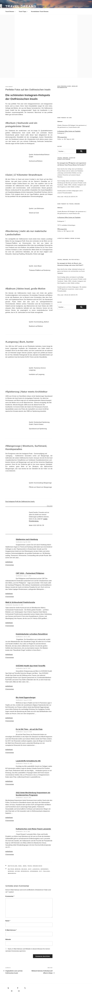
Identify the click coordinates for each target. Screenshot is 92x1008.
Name (7, 921)
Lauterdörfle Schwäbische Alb (28, 761)
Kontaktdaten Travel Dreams (39, 11)
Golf (42, 254)
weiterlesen (9, 562)
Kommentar (9, 896)
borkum (17, 869)
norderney (45, 869)
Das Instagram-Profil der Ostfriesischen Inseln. (20, 501)
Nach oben (49, 505)
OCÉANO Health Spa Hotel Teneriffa (30, 666)
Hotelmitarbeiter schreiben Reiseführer (32, 634)
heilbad (24, 869)
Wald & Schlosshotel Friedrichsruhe (20, 602)
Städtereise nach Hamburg (27, 539)
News (25, 865)
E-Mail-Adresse (11, 930)
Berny (11, 86)
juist (30, 869)
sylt (40, 871)
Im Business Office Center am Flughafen (68, 131)
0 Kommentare (9, 565)
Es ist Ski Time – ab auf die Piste (29, 729)
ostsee (17, 871)
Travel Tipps (22, 11)
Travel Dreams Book (34, 865)
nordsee (11, 871)
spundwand (34, 871)
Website (8, 939)
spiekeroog (25, 871)
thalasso (46, 871)
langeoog (36, 869)
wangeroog (12, 873)
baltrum (11, 869)
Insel (20, 865)
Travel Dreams (20, 6)
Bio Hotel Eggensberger (26, 697)
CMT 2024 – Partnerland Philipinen (30, 573)
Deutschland (12, 865)
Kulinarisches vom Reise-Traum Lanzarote (33, 829)
